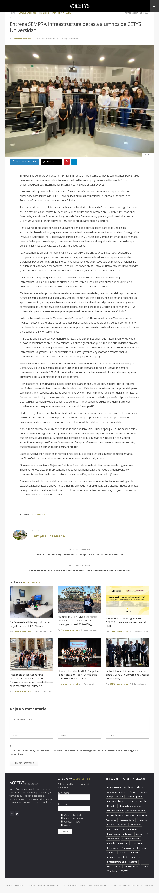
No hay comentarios (70, 38)
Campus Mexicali (69, 630)
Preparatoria (137, 843)
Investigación (113, 833)
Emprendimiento (115, 815)
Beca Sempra (38, 514)
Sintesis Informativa (116, 861)
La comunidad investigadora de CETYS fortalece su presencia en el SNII (126, 622)
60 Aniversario (114, 787)
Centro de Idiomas (116, 801)
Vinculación (112, 871)
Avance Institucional (116, 792)
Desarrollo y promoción (131, 806)
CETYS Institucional (119, 631)
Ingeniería (122, 824)
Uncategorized (114, 866)
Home (12, 12)
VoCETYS (67, 12)
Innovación (136, 824)
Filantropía (44, 12)
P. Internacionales (130, 838)
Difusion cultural (115, 810)
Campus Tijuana (134, 796)
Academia (129, 787)
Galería (110, 824)
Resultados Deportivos (129, 857)
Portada (56, 12)
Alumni (140, 787)
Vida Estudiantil (132, 866)
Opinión (139, 833)
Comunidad (141, 801)
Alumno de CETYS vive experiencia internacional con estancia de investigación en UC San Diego (77, 620)
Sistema (133, 861)
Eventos (130, 815)
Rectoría (123, 852)
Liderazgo (127, 833)
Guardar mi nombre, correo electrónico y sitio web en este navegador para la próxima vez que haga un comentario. (74, 752)
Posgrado (122, 843)
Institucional (113, 829)
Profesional (112, 847)
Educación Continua (135, 810)
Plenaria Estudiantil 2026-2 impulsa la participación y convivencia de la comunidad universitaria (78, 674)
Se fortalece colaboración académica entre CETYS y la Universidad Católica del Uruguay (127, 674)
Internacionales (129, 829)
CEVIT (130, 801)
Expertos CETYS (127, 819)
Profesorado (128, 847)
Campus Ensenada (27, 12)
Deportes (111, 806)
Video (145, 866)
